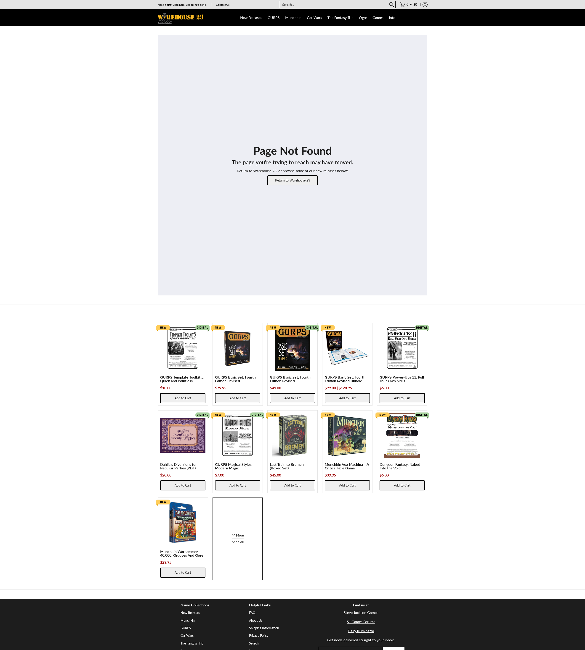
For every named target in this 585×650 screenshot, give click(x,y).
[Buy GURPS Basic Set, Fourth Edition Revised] (237, 348)
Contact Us (222, 4)
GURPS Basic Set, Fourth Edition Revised (235, 379)
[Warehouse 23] (180, 17)
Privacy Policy (258, 635)
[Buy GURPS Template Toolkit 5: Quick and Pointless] (182, 348)
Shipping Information (264, 628)
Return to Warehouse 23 (292, 180)
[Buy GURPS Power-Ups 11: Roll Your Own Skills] (402, 348)
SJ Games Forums (361, 621)
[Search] (391, 4)
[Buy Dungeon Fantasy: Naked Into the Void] (402, 435)
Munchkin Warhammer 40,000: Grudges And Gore (181, 553)
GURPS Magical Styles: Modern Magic (233, 466)
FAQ (252, 613)
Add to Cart (183, 398)
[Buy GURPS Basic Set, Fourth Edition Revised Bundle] (347, 348)
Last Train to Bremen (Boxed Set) (287, 466)
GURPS (186, 628)
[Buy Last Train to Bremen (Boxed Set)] (292, 435)
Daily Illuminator (361, 631)
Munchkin (188, 620)
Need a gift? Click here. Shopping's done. (182, 4)
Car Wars (187, 635)
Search (254, 643)
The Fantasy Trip (192, 643)
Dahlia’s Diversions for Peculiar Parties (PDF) (178, 466)
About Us (255, 620)
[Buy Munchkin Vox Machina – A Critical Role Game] (347, 435)
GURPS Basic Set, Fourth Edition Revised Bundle (345, 379)
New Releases (190, 613)
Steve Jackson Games (361, 612)
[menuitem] (408, 4)
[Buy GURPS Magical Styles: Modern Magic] (237, 435)
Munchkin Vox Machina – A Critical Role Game (347, 466)
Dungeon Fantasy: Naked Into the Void (400, 466)
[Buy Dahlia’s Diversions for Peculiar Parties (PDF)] (182, 435)
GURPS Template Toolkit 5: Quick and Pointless (182, 379)
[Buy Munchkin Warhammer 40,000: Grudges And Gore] (182, 522)
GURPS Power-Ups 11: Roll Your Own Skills (402, 379)
